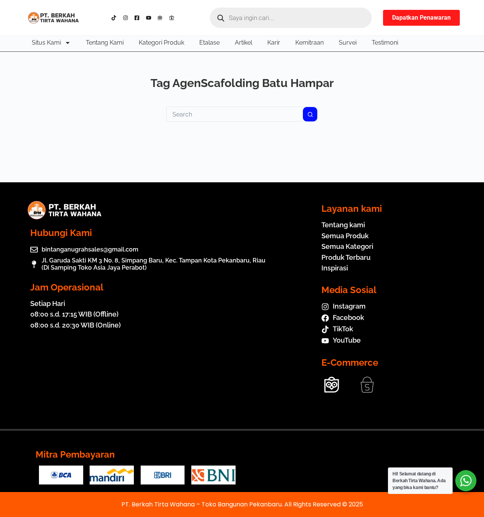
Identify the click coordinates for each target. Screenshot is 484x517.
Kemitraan (309, 42)
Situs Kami (46, 42)
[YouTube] (150, 17)
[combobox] (235, 114)
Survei (348, 42)
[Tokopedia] (161, 17)
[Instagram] (127, 17)
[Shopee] (173, 17)
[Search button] (310, 114)
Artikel (243, 42)
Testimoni (385, 42)
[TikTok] (115, 17)
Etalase (209, 42)
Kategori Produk (161, 42)
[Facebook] (138, 17)
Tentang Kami (105, 42)
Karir (273, 42)
